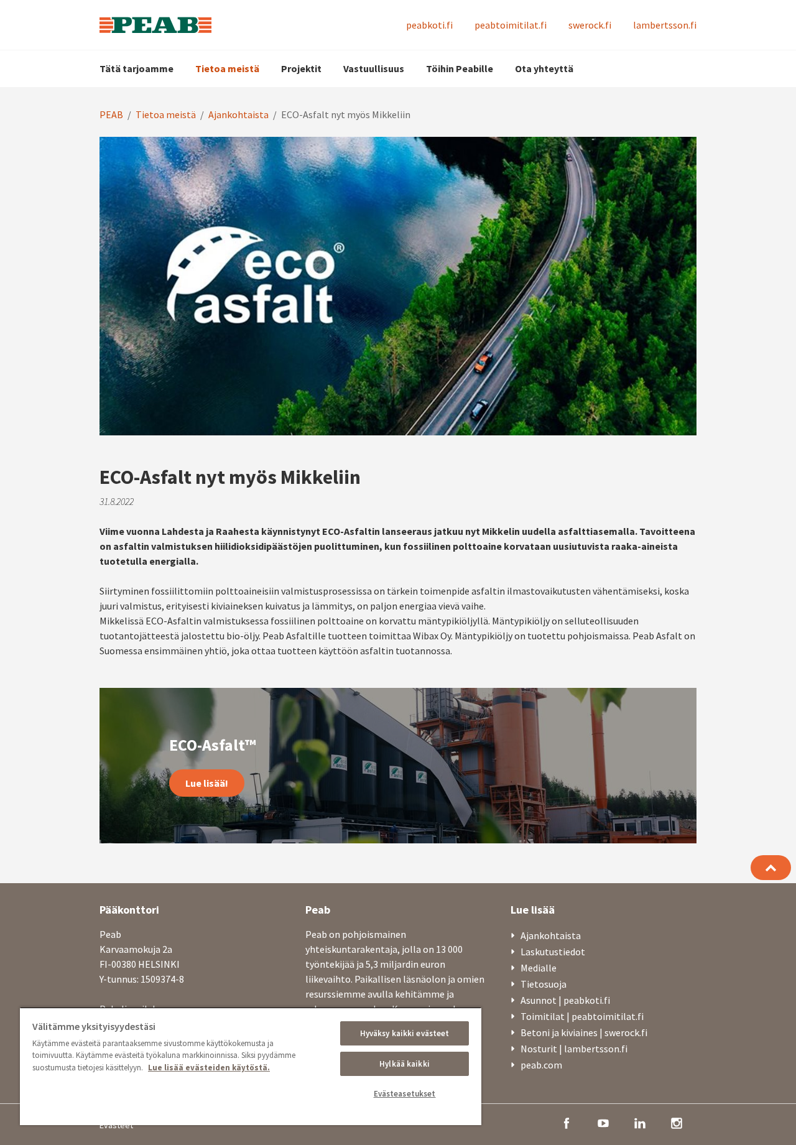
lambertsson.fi (664, 25)
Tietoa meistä (227, 68)
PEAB (111, 114)
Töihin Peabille (459, 68)
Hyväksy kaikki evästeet (405, 1033)
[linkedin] (640, 1122)
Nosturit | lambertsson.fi (574, 1048)
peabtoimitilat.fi (510, 25)
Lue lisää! (206, 783)
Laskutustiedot (553, 951)
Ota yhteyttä (544, 68)
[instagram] (677, 1122)
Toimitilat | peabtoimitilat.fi (582, 1016)
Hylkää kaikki (404, 1064)
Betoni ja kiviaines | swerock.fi (584, 1032)
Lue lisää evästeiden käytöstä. (209, 1067)
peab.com (541, 1065)
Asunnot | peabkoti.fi (565, 1000)
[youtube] (603, 1122)
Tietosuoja (544, 984)
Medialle (539, 968)
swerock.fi (589, 25)
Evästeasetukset (405, 1093)
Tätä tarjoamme (137, 68)
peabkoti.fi (429, 25)
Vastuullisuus (373, 68)
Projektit (301, 68)
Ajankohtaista (238, 114)
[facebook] (566, 1122)
